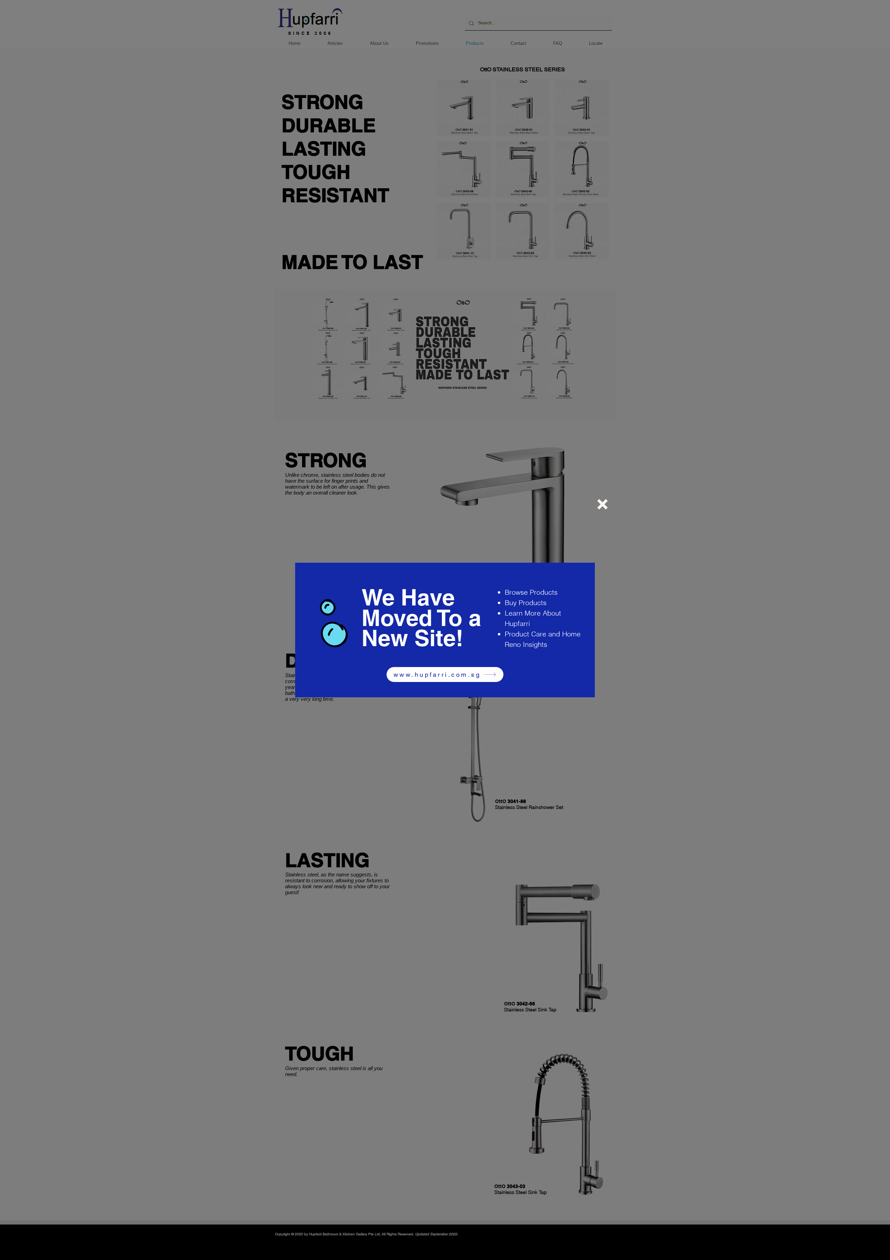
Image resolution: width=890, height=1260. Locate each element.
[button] (602, 504)
